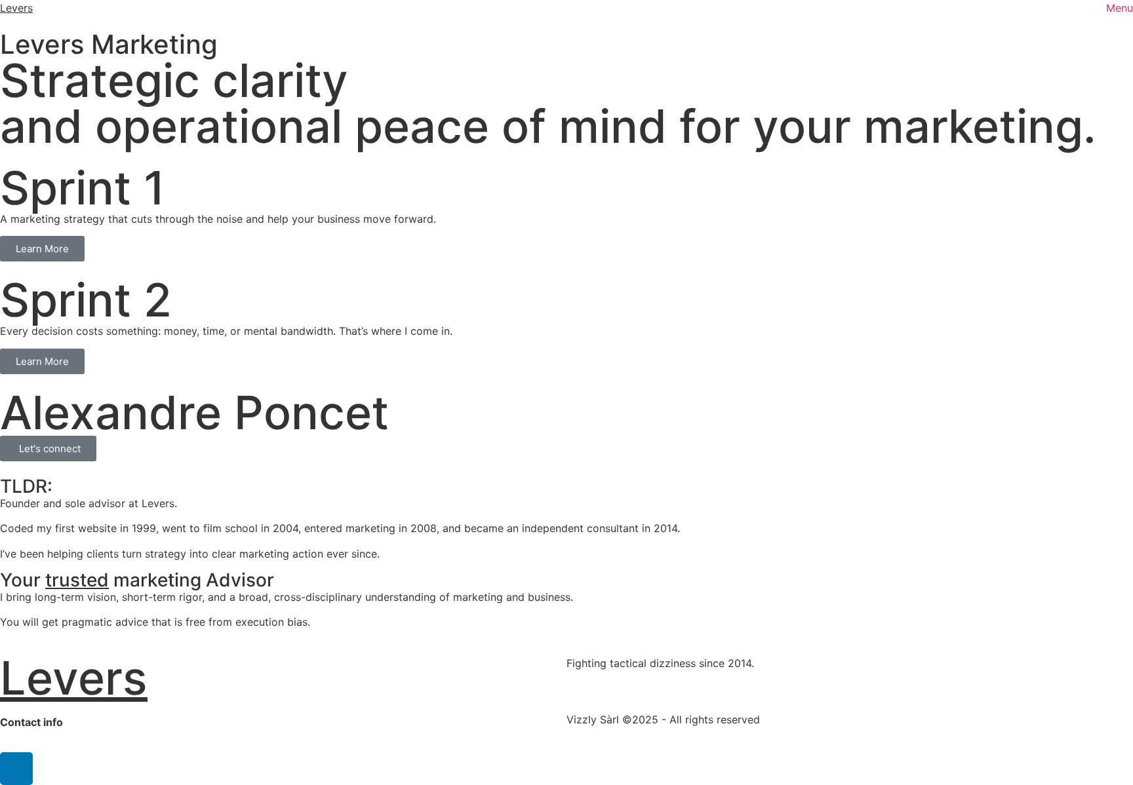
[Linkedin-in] (16, 768)
